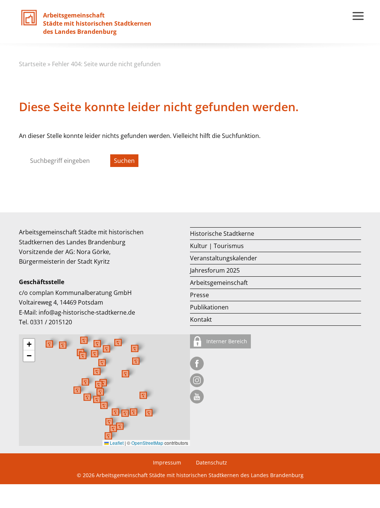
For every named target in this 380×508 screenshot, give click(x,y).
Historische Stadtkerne (222, 233)
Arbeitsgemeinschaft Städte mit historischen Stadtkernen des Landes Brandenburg (200, 475)
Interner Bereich (226, 341)
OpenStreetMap (147, 443)
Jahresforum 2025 (215, 270)
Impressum (167, 462)
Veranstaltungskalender (223, 258)
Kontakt (201, 319)
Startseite (32, 64)
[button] (125, 373)
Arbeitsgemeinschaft (219, 283)
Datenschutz (211, 462)
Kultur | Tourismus (217, 246)
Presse (199, 295)
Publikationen (209, 307)
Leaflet (116, 443)
